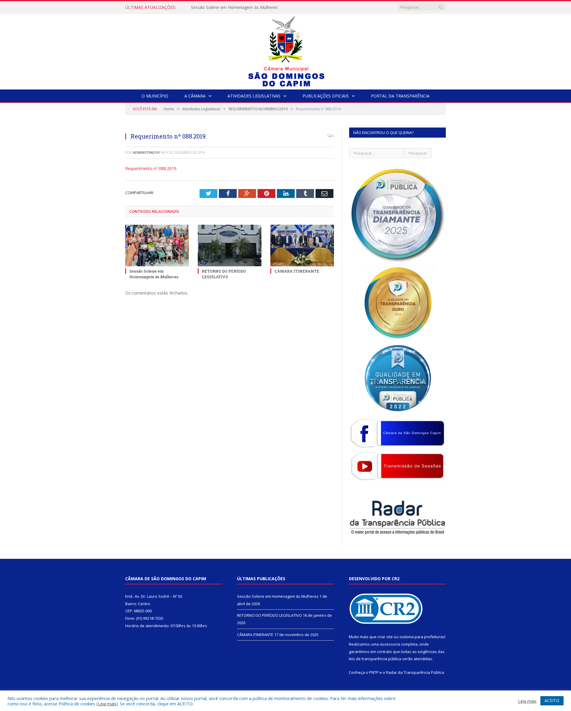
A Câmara (195, 96)
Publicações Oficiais (325, 96)
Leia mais (107, 704)
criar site (385, 636)
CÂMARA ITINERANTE (296, 271)
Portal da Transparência (400, 96)
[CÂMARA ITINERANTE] (302, 245)
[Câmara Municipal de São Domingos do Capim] (285, 50)
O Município (155, 96)
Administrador (146, 152)
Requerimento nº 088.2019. (151, 168)
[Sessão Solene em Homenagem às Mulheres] (157, 245)
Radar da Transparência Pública (415, 672)
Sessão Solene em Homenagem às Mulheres (153, 273)
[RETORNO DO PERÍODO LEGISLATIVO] (229, 245)
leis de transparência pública (375, 658)
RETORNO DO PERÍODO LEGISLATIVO (228, 7)
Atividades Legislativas (254, 96)
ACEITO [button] (552, 700)
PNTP (374, 672)
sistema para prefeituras (422, 636)
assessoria (390, 644)
